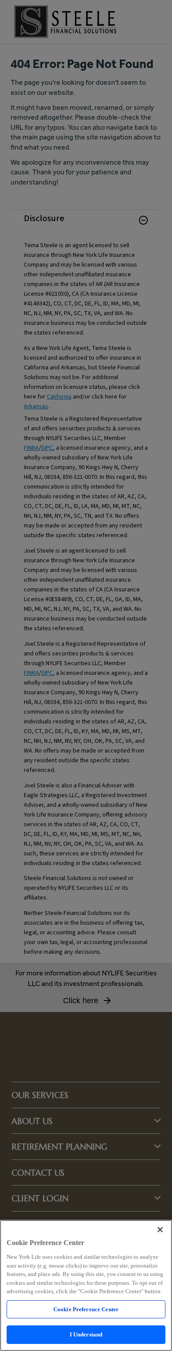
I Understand (86, 1334)
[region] (86, 1285)
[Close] (160, 1229)
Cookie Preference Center (86, 1309)
